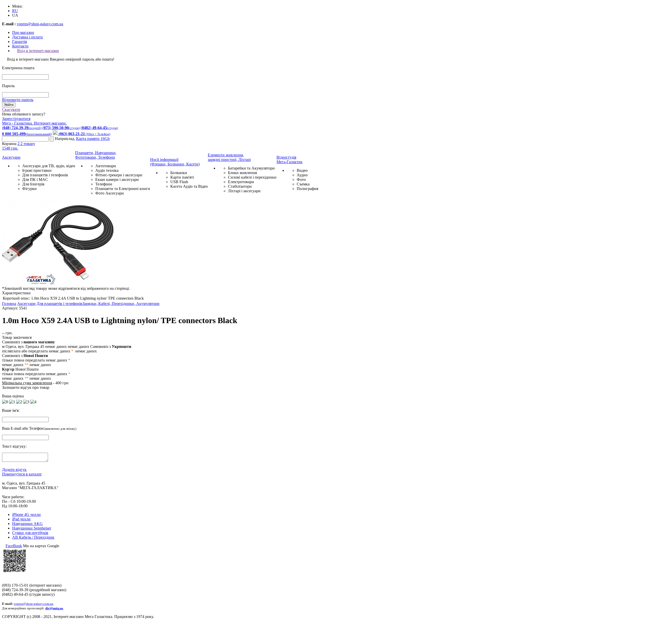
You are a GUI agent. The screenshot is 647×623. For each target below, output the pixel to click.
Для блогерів (33, 184)
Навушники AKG (27, 523)
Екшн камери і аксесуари (117, 179)
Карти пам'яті (182, 177)
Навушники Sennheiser (31, 528)
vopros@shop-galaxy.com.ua (40, 24)
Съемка (303, 184)
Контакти (20, 46)
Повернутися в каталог (22, 474)
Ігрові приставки (37, 170)
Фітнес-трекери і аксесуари (118, 175)
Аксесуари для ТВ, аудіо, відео (48, 166)
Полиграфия (307, 188)
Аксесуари (11, 157)
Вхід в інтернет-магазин (38, 51)
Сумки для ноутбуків (30, 533)
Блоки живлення (242, 173)
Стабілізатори (240, 186)
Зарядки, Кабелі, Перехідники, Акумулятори (120, 303)
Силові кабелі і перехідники (252, 177)
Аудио (302, 175)
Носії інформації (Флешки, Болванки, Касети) (175, 161)
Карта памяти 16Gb (93, 138)
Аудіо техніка (107, 170)
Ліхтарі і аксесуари (244, 191)
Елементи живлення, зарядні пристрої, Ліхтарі (229, 157)
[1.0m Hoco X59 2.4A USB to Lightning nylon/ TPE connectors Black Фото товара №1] (57, 284)
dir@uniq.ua (54, 608)
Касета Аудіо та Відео (189, 186)
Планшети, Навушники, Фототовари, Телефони (96, 155)
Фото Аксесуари (109, 193)
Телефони (103, 184)
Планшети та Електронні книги (122, 188)
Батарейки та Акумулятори (251, 168)
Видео (302, 170)
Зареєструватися (16, 118)
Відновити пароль (17, 100)
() (21, 128)
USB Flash (179, 182)
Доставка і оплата (27, 37)
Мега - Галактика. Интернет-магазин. (34, 123)
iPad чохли (21, 519)
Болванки (178, 173)
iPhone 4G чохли (26, 514)
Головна (9, 303)
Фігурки (29, 188)
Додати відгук (14, 469)
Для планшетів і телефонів (45, 175)
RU (15, 11)
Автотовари (105, 166)
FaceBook (14, 546)
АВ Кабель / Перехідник (33, 537)
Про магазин (23, 32)
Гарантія (19, 41)
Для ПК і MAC (35, 179)
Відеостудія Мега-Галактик (289, 159)
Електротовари (241, 182)
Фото (301, 179)
